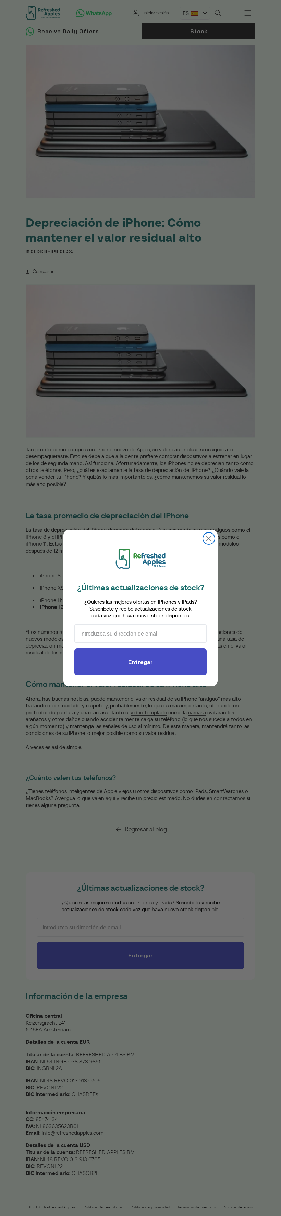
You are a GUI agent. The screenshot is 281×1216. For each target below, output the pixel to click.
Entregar (140, 662)
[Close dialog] (209, 538)
